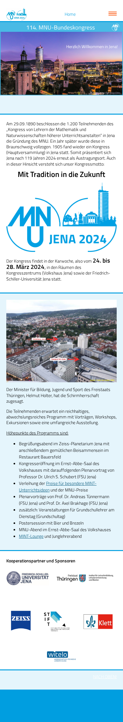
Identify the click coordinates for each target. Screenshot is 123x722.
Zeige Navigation (112, 13)
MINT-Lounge (31, 536)
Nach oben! (105, 676)
